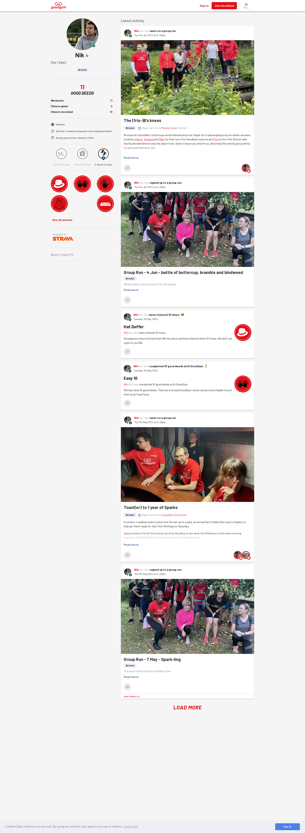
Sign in (204, 5)
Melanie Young (169, 127)
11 (111, 100)
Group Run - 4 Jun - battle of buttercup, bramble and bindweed (183, 272)
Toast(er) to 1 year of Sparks (151, 507)
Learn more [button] (131, 826)
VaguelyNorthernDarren (174, 514)
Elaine (138, 139)
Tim (216, 139)
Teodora (149, 139)
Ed (125, 147)
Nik (136, 30)
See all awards (62, 219)
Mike (162, 139)
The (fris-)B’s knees (142, 120)
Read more (131, 157)
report (65, 254)
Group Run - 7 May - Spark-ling (152, 659)
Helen (127, 533)
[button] (246, 6)
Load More (187, 707)
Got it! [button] (287, 826)
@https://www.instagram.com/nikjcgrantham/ (84, 131)
